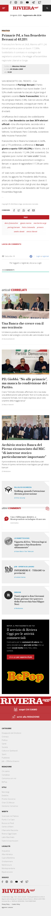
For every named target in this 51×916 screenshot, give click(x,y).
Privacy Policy (5, 904)
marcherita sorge (40, 223)
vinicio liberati (32, 231)
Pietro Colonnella (28, 227)
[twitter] (39, 2)
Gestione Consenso (10, 806)
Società (5, 747)
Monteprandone (8, 868)
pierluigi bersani (14, 227)
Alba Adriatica (7, 854)
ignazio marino (25, 223)
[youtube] (27, 2)
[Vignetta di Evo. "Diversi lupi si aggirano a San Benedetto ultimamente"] (25, 544)
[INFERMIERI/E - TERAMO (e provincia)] (25, 572)
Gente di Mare (7, 826)
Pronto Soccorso (8, 799)
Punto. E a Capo (8, 819)
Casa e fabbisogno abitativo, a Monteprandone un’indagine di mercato (28, 518)
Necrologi (5, 792)
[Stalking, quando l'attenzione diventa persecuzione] (25, 492)
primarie (40, 227)
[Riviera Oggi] (25, 8)
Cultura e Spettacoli (10, 750)
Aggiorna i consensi (7, 907)
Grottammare (7, 861)
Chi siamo (6, 771)
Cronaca (5, 736)
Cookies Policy (16, 904)
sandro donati (19, 231)
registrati (45, 256)
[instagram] (16, 2)
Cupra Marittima (8, 858)
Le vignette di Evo (21, 538)
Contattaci (6, 775)
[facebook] (10, 2)
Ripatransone (7, 872)
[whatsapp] (21, 2)
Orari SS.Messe (8, 802)
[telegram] (33, 2)
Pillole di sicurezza (23, 487)
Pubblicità (5, 757)
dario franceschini (11, 223)
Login (38, 256)
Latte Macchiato (8, 837)
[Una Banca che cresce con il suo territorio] (25, 319)
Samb (4, 743)
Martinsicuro (7, 865)
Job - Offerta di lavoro (24, 567)
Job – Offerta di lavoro (10, 761)
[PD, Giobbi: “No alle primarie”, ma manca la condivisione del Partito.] (25, 378)
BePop (4, 782)
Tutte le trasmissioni (10, 841)
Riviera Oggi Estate (9, 833)
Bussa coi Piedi (8, 823)
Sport (4, 754)
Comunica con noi (9, 778)
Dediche (17, 592)
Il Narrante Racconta (10, 830)
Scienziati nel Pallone (10, 816)
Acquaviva (6, 851)
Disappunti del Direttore (11, 733)
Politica (6, 30)
